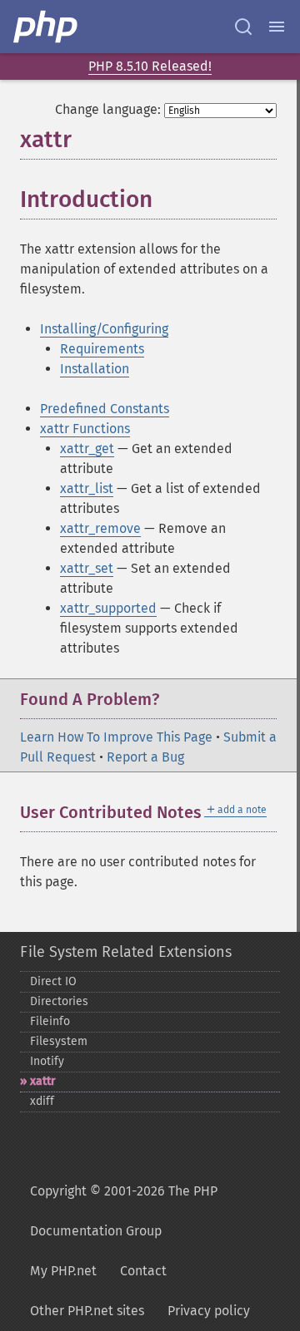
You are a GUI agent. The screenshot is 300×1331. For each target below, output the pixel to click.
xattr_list (86, 488)
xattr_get (87, 448)
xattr (43, 1081)
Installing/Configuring (104, 329)
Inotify (47, 1061)
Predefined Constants (104, 409)
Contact (143, 1271)
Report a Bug (145, 757)
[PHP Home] (46, 26)
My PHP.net (63, 1271)
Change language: (108, 109)
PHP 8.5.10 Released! (150, 66)
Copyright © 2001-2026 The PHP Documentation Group (124, 1211)
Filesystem (59, 1041)
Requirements (102, 349)
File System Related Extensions (126, 952)
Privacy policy (209, 1311)
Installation (94, 369)
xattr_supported (108, 608)
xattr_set (86, 568)
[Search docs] (243, 26)
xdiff (42, 1101)
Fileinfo (50, 1021)
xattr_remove (100, 528)
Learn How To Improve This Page (116, 737)
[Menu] (276, 26)
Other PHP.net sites (87, 1311)
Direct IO (53, 981)
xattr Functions (85, 428)
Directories (59, 1001)
